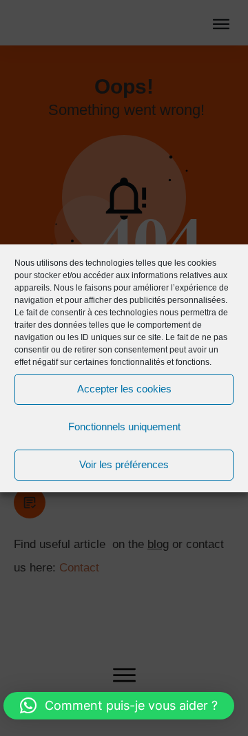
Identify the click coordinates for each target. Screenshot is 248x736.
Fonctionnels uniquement (124, 426)
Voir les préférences (124, 464)
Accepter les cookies (124, 389)
